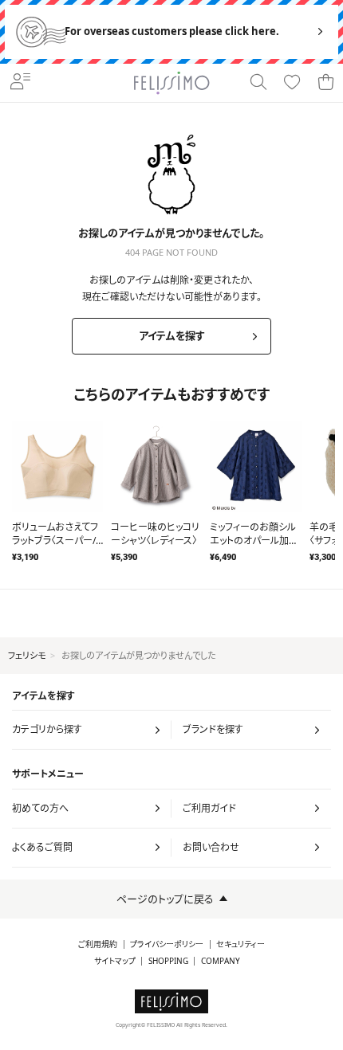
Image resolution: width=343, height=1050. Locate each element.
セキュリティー (240, 944)
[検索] (258, 83)
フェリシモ (26, 655)
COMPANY (220, 961)
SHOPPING (168, 961)
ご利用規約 (97, 944)
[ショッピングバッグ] (325, 83)
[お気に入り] (292, 83)
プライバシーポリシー (166, 944)
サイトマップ (115, 961)
